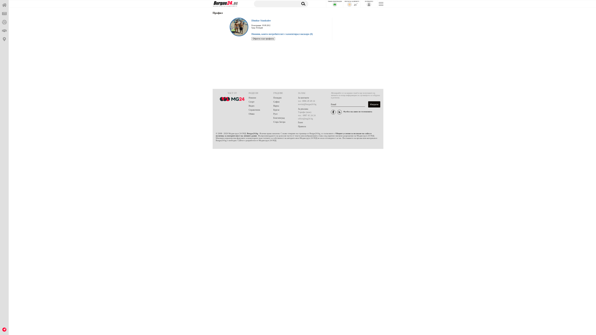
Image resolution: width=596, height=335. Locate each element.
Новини (252, 98)
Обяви (252, 114)
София (276, 102)
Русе (275, 114)
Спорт (251, 102)
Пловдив (277, 98)
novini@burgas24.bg (307, 104)
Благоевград (279, 118)
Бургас (276, 110)
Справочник (254, 110)
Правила (302, 126)
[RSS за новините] (339, 112)
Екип (300, 122)
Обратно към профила (263, 39)
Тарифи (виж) (304, 112)
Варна (276, 106)
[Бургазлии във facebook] (333, 112)
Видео (251, 106)
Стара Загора (279, 122)
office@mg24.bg (305, 119)
